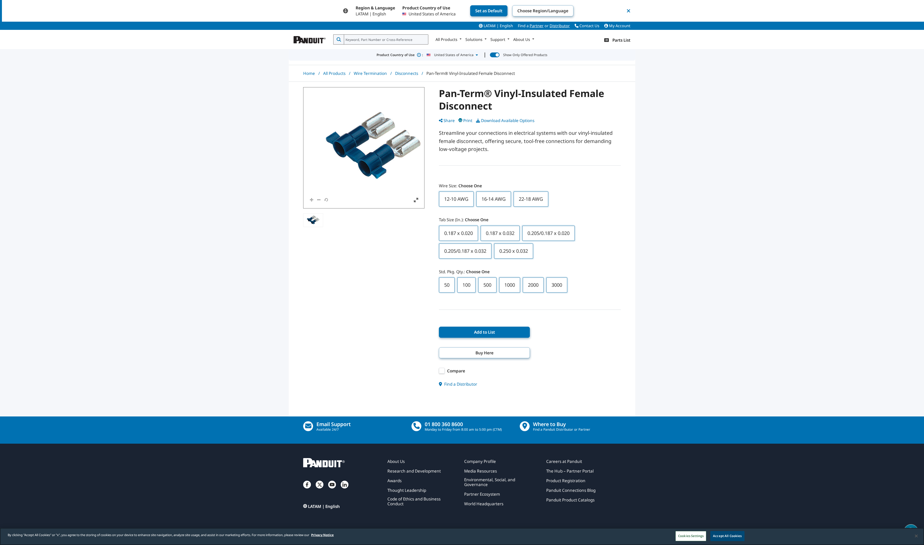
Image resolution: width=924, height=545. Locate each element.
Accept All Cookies (727, 536)
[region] (462, 536)
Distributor (560, 25)
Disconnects (406, 73)
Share (449, 120)
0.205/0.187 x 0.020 (548, 233)
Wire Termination (370, 73)
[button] (363, 147)
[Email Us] (308, 426)
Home (309, 73)
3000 (557, 285)
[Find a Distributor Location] (525, 426)
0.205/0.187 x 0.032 (465, 251)
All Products (334, 73)
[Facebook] (307, 489)
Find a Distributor (460, 384)
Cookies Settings (691, 536)
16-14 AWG (493, 199)
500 (487, 285)
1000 (509, 285)
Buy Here (484, 353)
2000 (533, 285)
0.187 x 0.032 (500, 233)
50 (446, 285)
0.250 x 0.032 (513, 251)
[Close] (916, 536)
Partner (537, 25)
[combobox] (385, 39)
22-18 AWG (531, 199)
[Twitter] (319, 489)
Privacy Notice (322, 535)
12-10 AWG (456, 199)
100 (466, 285)
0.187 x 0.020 (458, 233)
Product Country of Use (400, 54)
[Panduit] (310, 38)
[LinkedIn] (344, 489)
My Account (619, 25)
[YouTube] (332, 489)
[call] (416, 426)
